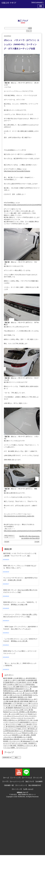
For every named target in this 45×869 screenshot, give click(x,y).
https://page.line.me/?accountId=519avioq (17, 171)
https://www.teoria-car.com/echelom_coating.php (19, 516)
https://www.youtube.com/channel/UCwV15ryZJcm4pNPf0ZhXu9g (24, 205)
